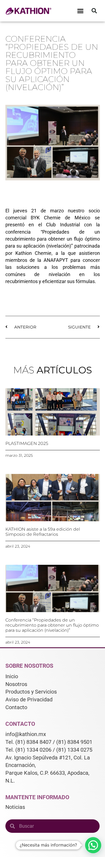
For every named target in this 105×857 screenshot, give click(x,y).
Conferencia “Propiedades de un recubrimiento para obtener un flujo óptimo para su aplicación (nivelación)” (52, 625)
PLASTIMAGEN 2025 (26, 443)
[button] (80, 11)
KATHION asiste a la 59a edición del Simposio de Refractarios (42, 532)
